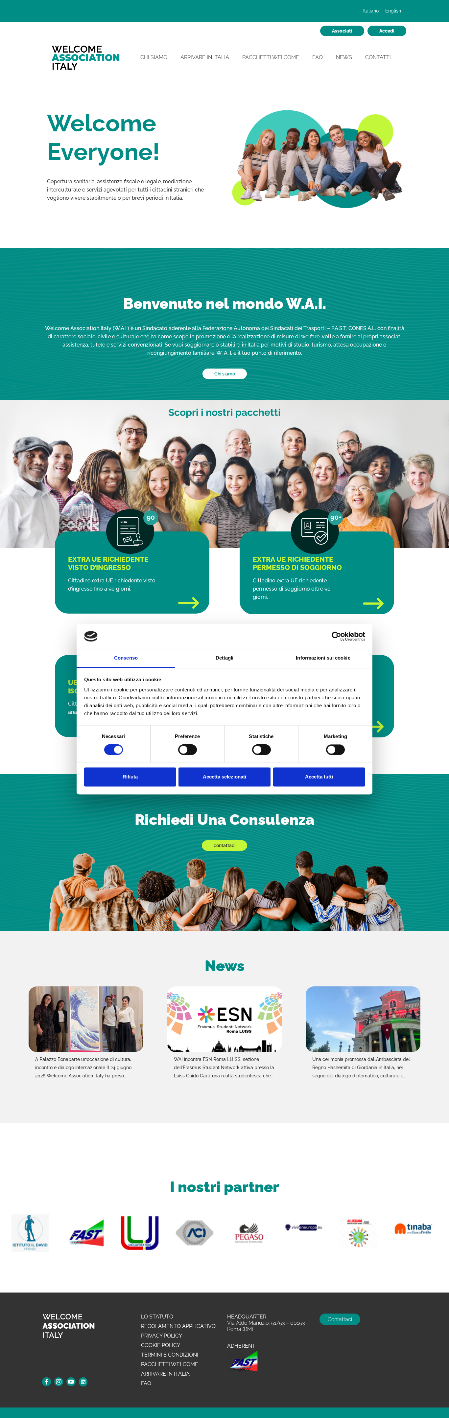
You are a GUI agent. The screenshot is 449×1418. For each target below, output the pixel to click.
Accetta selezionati (224, 777)
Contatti (378, 57)
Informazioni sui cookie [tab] (323, 658)
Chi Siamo (153, 57)
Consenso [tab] (126, 658)
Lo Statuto (157, 1317)
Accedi (386, 31)
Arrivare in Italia (204, 57)
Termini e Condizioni (169, 1355)
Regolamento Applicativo (178, 1326)
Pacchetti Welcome (270, 57)
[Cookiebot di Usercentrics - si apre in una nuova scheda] (336, 636)
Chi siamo (224, 373)
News (344, 57)
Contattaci (340, 1319)
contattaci (224, 845)
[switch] (187, 750)
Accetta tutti (319, 777)
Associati (342, 31)
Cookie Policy (160, 1345)
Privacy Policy (161, 1336)
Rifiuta (130, 777)
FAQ (317, 57)
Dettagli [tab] (225, 658)
